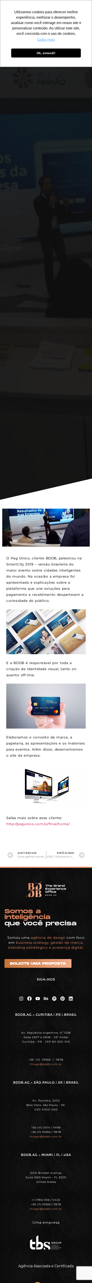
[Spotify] (54, 998)
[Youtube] (38, 998)
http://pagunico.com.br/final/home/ (38, 824)
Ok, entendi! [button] (46, 53)
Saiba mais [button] (46, 40)
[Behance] (46, 998)
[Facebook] (29, 998)
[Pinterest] (62, 998)
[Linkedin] (71, 998)
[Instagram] (21, 998)
